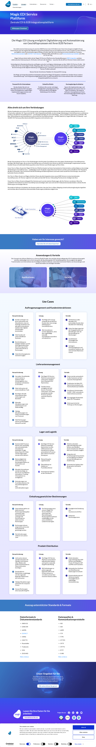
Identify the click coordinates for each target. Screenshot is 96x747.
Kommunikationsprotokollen (70, 54)
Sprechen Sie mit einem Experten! (48, 244)
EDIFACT (25, 633)
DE (91, 4)
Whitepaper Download (19, 28)
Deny (83, 737)
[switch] (43, 744)
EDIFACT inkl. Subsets (34, 54)
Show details (78, 744)
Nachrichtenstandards (18, 54)
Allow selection (84, 732)
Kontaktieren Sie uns (74, 4)
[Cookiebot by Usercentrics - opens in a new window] (9, 744)
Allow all (83, 727)
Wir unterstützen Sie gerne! (48, 686)
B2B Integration (71, 58)
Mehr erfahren (24, 657)
